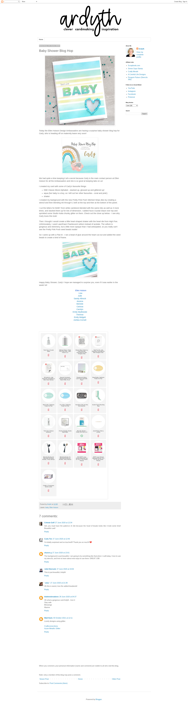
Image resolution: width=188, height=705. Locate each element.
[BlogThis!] (66, 504)
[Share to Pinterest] (72, 504)
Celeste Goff (49, 523)
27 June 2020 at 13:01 (61, 553)
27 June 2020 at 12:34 (63, 523)
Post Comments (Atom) (58, 683)
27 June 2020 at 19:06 (65, 569)
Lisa (80, 293)
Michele (79, 304)
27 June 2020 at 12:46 (61, 539)
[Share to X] (68, 504)
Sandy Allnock (80, 298)
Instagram (132, 91)
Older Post (116, 679)
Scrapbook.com (134, 65)
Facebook (132, 94)
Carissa (80, 307)
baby (47, 507)
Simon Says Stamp (135, 68)
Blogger (99, 699)
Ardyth (141, 49)
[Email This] (64, 504)
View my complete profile (140, 54)
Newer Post (44, 679)
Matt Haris (48, 618)
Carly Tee (48, 539)
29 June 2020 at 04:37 (67, 597)
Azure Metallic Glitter (52, 628)
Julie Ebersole (50, 569)
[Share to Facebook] (70, 504)
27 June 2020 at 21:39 (59, 583)
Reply (46, 532)
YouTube (131, 88)
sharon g (48, 553)
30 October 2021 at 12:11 (63, 618)
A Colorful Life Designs (137, 74)
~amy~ (47, 583)
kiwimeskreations (51, 597)
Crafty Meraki (133, 71)
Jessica (80, 301)
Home (41, 39)
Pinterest (131, 97)
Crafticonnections (51, 626)
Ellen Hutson (80, 290)
